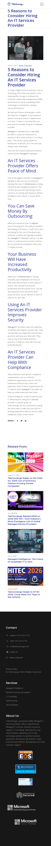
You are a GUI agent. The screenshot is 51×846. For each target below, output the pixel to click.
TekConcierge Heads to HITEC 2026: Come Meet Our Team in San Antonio (24, 594)
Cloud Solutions (12, 705)
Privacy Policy (11, 669)
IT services (37, 124)
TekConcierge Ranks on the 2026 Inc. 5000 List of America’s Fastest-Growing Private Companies (25, 482)
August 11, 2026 (13, 475)
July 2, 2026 (12, 556)
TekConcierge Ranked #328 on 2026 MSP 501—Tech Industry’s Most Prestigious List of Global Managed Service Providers (24, 520)
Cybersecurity (11, 700)
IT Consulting (11, 696)
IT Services (28, 65)
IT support (22, 115)
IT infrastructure (29, 184)
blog (21, 65)
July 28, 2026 (12, 513)
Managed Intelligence (14, 688)
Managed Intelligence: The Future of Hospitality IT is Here (25, 560)
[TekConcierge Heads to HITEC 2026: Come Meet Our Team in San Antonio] (25, 576)
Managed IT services (16, 131)
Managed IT (13, 327)
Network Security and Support (18, 692)
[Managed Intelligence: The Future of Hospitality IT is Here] (25, 541)
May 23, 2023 (12, 65)
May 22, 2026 (12, 589)
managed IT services (28, 153)
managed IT (27, 389)
